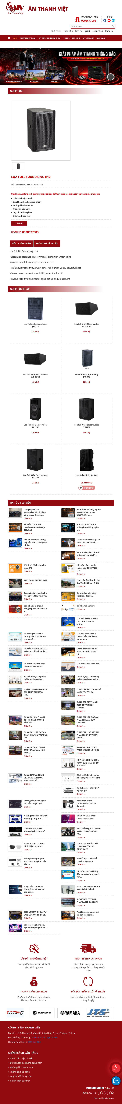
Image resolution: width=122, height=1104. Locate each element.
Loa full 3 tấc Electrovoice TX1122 (35, 476)
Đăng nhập (97, 30)
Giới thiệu (56, 30)
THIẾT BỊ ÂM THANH (28, 38)
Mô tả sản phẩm (21, 243)
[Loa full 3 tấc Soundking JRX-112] (86, 358)
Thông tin (68, 30)
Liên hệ (78, 30)
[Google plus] (106, 1093)
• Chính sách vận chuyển (22, 198)
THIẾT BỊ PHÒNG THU (72, 38)
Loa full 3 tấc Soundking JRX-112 (86, 375)
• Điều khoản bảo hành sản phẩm (26, 202)
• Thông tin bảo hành (20, 209)
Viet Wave (109, 1098)
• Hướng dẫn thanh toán (22, 205)
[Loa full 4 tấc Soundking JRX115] (35, 308)
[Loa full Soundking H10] (18, 166)
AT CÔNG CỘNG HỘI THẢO (50, 38)
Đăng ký (109, 30)
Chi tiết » (28, 518)
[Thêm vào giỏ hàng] (86, 487)
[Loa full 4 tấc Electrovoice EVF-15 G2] (86, 308)
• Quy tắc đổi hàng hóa (21, 212)
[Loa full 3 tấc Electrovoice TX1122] (35, 459)
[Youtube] (111, 1093)
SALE (15, 38)
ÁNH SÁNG (101, 38)
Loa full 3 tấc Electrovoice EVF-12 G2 (35, 375)
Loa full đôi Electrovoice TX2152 (35, 425)
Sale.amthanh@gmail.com (45, 1037)
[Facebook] (100, 1093)
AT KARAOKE (88, 38)
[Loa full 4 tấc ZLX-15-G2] (87, 459)
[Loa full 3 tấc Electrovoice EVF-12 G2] (35, 358)
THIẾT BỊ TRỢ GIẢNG (15, 45)
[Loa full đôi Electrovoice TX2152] (35, 409)
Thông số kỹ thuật (47, 243)
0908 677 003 (33, 1042)
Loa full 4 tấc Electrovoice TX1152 (86, 425)
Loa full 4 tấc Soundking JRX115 (35, 325)
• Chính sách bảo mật (20, 216)
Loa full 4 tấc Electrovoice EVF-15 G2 (86, 325)
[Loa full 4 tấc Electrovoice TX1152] (86, 409)
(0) (88, 30)
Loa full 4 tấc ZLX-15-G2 (87, 475)
